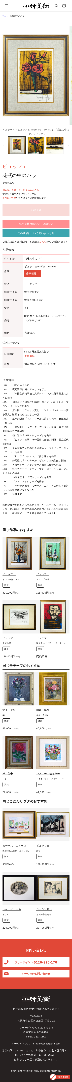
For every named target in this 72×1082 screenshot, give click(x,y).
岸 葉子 (8, 773)
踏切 (38, 851)
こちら (43, 241)
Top (4, 16)
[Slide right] (68, 146)
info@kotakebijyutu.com (46, 1043)
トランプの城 (42, 579)
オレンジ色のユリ (11, 579)
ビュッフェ (15, 166)
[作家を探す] (60, 1077)
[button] (6, 5)
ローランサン (44, 909)
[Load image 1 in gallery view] (17, 145)
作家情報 (31, 273)
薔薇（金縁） (42, 715)
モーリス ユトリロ (14, 845)
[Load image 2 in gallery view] (36, 145)
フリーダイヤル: (36, 962)
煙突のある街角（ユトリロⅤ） (17, 851)
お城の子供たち (43, 914)
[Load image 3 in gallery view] (55, 145)
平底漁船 (7, 643)
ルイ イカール (12, 909)
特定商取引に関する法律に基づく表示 (35, 1009)
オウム (6, 914)
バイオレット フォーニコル (50, 778)
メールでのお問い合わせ (36, 973)
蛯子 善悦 (9, 709)
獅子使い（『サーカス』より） (51, 643)
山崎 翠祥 (42, 709)
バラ (5, 778)
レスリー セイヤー (48, 773)
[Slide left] (3, 146)
